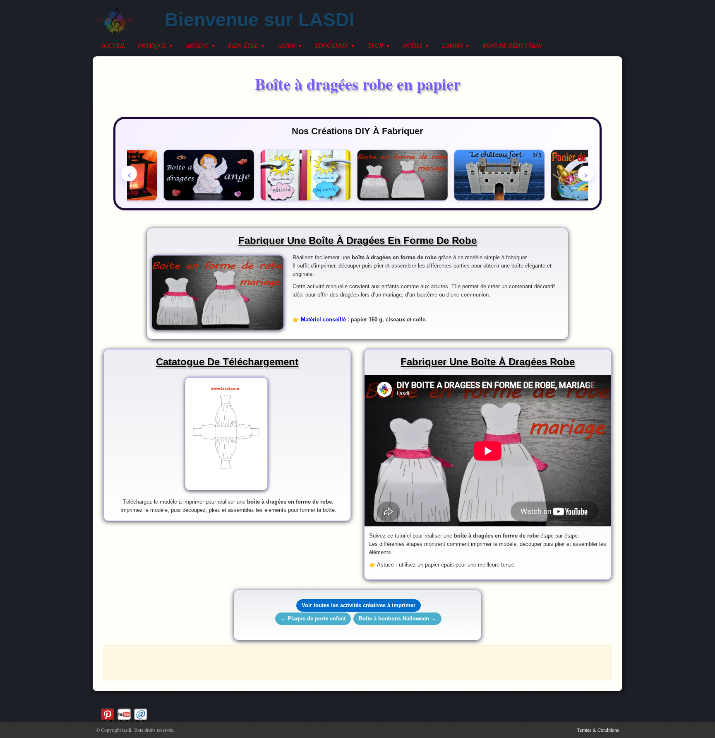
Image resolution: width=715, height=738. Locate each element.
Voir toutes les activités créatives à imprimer (358, 605)
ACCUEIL (113, 45)
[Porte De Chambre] (297, 175)
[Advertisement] (357, 662)
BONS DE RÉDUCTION (512, 45)
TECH (379, 45)
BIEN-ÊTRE (246, 45)
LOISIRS (456, 45)
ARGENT (201, 45)
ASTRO (290, 45)
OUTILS (416, 45)
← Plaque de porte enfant (313, 618)
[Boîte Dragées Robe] (393, 175)
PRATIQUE (155, 45)
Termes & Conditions (598, 729)
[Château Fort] (490, 175)
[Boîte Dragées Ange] (200, 175)
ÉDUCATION (335, 45)
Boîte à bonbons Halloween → (397, 618)
